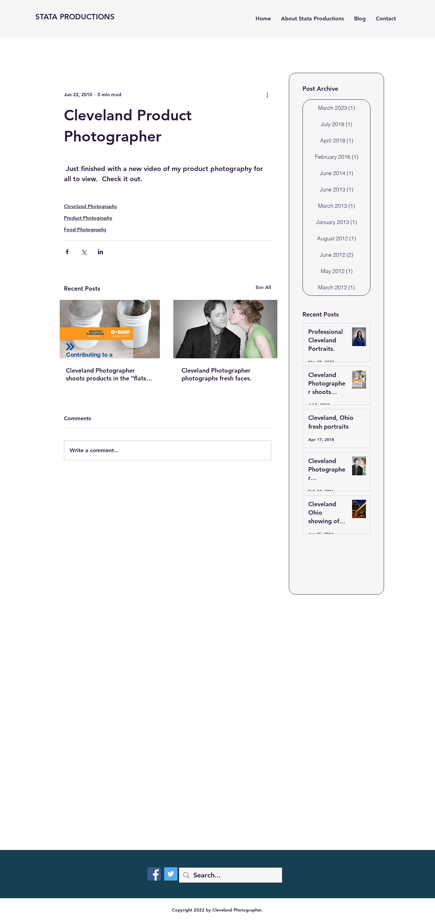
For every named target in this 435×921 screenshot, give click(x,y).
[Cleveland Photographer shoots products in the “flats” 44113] (110, 329)
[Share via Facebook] (67, 252)
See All (263, 287)
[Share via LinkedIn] (100, 252)
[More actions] (267, 94)
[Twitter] (170, 874)
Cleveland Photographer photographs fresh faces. (216, 374)
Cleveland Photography (90, 206)
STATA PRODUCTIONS (75, 16)
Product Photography (88, 218)
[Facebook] (154, 874)
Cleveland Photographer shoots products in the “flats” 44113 (107, 374)
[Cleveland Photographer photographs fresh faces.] (225, 329)
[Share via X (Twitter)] (84, 252)
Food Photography (85, 229)
